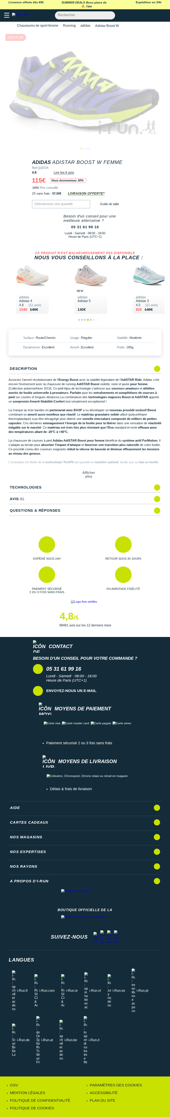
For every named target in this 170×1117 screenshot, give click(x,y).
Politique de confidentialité (40, 1100)
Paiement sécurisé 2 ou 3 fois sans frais (79, 743)
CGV (14, 1085)
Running (69, 25)
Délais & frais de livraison (71, 789)
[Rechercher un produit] (109, 15)
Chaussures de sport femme (37, 25)
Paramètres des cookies (116, 1085)
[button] (46, 548)
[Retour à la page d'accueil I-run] (21, 15)
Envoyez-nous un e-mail (71, 691)
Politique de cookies (32, 1108)
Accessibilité (104, 1093)
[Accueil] (9, 26)
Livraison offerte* (86, 193)
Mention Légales (27, 1093)
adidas (85, 25)
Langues (21, 960)
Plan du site (102, 1100)
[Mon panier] (163, 15)
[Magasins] (146, 15)
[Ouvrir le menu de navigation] (6, 15)
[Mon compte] (155, 15)
